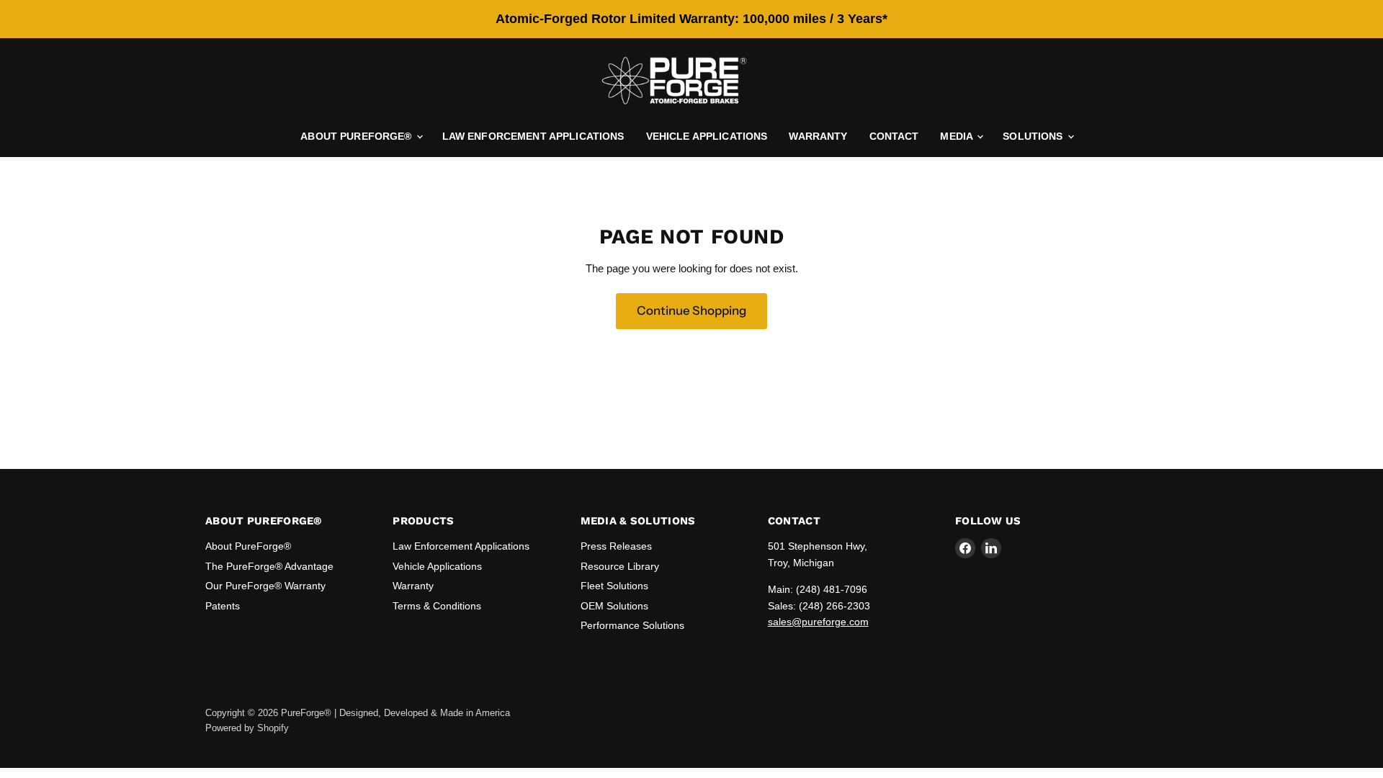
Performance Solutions (632, 625)
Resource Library (620, 566)
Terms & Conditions (437, 606)
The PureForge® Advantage (269, 566)
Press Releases (616, 546)
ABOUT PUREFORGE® (357, 136)
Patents (222, 606)
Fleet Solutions (614, 585)
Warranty (413, 585)
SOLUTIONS (1034, 136)
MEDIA (957, 136)
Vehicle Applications (437, 566)
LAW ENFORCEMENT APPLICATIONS (533, 136)
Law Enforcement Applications (461, 546)
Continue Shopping (691, 310)
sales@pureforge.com (818, 621)
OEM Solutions (614, 606)
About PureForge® (248, 546)
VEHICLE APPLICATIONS (707, 136)
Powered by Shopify (247, 728)
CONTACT (894, 136)
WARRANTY (818, 136)
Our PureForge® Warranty (265, 585)
